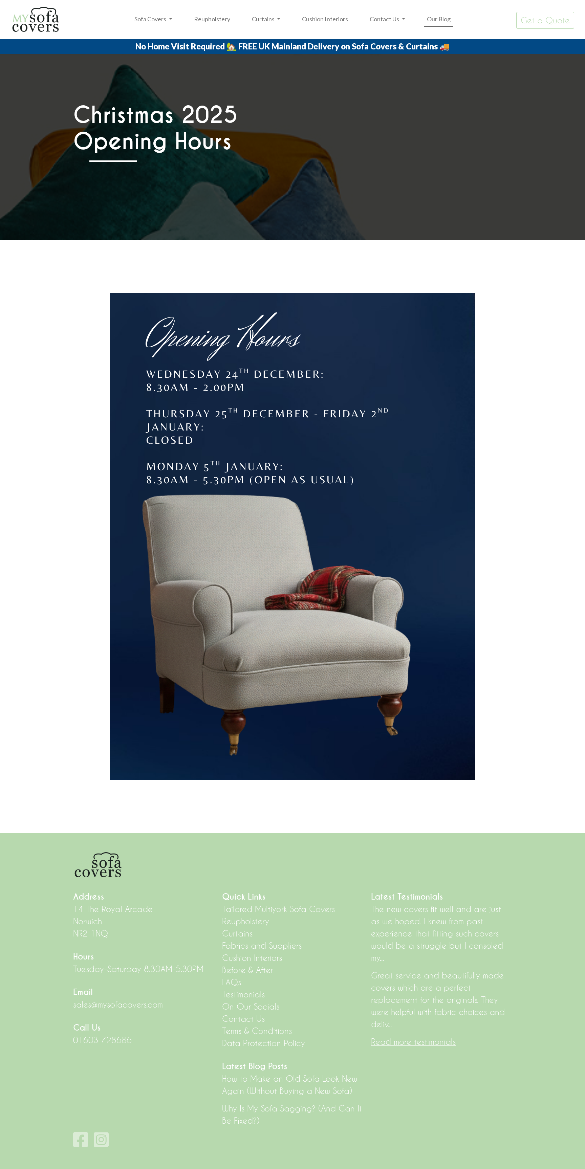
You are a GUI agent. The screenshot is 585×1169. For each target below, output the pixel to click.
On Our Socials (250, 1006)
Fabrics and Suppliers (262, 945)
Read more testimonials (413, 1041)
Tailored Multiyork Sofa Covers (278, 909)
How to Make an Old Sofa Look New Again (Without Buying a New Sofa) (289, 1085)
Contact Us (385, 19)
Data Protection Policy (263, 1043)
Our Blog (439, 19)
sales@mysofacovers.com (118, 1004)
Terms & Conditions (257, 1031)
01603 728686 (102, 1040)
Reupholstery (212, 19)
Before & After (247, 970)
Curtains (264, 19)
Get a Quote (545, 20)
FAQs (231, 982)
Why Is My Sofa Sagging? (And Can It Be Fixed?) (292, 1114)
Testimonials (243, 994)
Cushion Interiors (325, 19)
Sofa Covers (150, 19)
